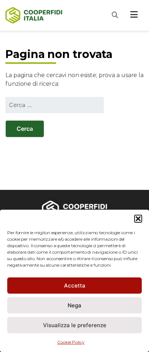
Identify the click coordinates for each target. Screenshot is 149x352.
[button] (138, 218)
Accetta (74, 285)
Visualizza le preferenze (74, 325)
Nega (74, 305)
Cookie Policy (71, 342)
